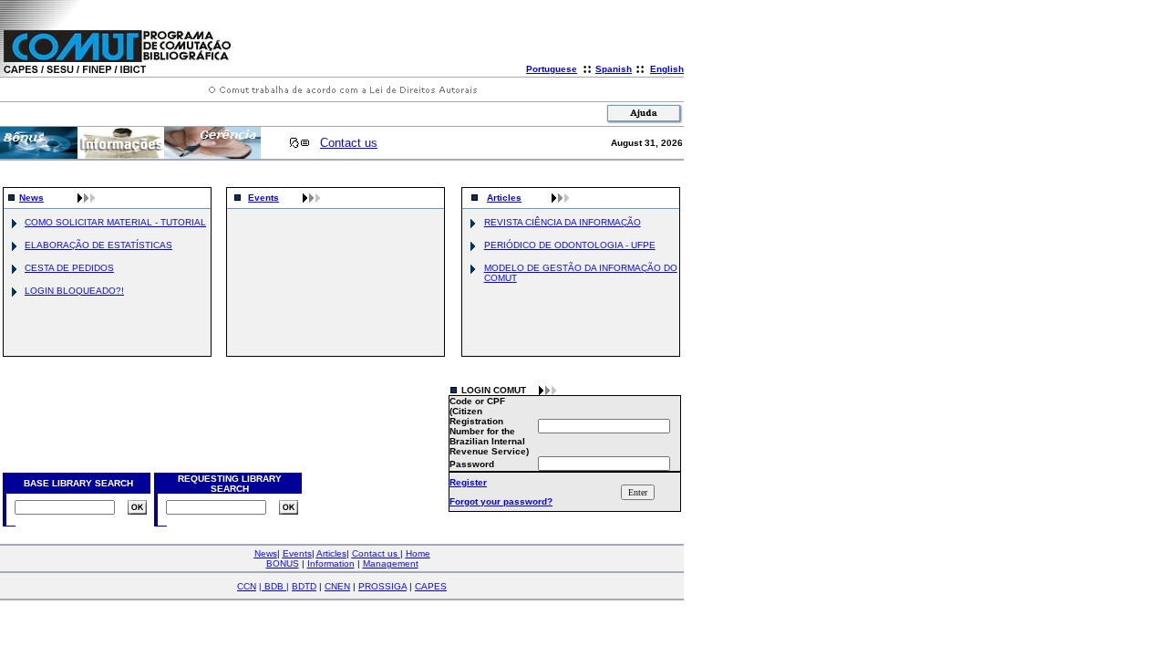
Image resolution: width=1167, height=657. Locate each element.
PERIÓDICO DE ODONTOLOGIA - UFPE (570, 245)
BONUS (282, 563)
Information (331, 563)
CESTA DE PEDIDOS (69, 268)
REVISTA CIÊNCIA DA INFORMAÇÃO (562, 222)
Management (390, 563)
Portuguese (551, 69)
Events (263, 198)
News (31, 198)
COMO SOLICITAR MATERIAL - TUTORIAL (115, 222)
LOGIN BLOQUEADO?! (74, 291)
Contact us (348, 143)
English (667, 69)
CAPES (431, 586)
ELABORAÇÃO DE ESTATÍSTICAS (98, 245)
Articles (504, 198)
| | (274, 586)
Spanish (613, 69)
